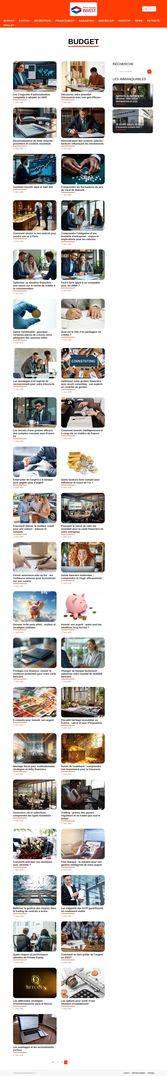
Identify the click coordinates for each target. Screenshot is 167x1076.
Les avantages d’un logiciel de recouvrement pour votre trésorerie (33, 383)
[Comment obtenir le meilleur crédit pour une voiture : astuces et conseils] (35, 508)
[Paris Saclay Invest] (83, 9)
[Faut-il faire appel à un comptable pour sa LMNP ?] (83, 264)
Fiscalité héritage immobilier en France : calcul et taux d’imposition (81, 721)
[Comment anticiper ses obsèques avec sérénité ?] (35, 844)
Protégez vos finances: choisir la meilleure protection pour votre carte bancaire (34, 673)
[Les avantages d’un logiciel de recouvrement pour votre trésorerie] (35, 363)
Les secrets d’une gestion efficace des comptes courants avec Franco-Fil (34, 433)
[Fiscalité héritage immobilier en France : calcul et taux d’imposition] (83, 702)
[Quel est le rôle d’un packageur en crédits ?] (83, 314)
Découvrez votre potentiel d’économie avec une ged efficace (81, 96)
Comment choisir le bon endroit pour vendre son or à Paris (34, 235)
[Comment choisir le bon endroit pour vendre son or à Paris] (35, 215)
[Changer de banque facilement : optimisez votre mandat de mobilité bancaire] (83, 653)
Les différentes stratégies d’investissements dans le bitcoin (32, 1002)
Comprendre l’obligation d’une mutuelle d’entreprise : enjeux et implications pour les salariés (80, 236)
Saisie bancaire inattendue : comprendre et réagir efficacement (81, 577)
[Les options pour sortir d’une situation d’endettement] (83, 983)
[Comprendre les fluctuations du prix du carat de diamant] (83, 169)
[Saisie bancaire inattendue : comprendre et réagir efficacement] (83, 557)
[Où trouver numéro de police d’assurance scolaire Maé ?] (133, 121)
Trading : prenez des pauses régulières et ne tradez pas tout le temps (80, 815)
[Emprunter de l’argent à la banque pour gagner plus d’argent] (35, 462)
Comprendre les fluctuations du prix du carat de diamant (82, 188)
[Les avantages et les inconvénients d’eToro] (35, 1029)
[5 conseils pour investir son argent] (35, 702)
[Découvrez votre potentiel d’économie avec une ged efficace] (83, 76)
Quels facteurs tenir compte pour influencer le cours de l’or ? (80, 481)
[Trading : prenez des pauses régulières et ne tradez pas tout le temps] (83, 795)
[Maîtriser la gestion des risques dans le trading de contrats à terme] (35, 890)
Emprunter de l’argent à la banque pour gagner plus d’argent (33, 481)
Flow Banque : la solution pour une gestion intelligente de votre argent (81, 863)
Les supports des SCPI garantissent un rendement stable (82, 910)
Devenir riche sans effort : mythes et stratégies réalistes (34, 626)
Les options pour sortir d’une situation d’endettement (78, 1002)
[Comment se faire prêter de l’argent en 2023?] (83, 936)
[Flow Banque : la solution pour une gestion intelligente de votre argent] (83, 844)
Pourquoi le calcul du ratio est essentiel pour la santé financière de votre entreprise (82, 529)
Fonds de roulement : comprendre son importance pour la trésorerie (81, 768)
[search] (146, 9)
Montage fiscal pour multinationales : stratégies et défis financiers (34, 768)
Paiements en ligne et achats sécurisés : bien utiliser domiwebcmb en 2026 (130, 99)
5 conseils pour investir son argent (33, 720)
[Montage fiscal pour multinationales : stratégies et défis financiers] (35, 748)
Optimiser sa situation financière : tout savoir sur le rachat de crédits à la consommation (34, 285)
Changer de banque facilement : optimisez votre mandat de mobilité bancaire (81, 673)
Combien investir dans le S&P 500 (33, 187)
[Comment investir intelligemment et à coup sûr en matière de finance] (83, 412)
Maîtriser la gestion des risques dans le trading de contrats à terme (34, 910)
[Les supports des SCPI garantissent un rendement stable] (83, 890)
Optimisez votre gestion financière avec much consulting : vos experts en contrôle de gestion (82, 384)
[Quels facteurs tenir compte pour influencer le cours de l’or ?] (83, 462)
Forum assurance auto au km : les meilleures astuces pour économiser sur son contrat (34, 578)
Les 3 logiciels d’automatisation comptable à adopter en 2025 (31, 96)
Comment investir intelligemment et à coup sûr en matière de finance (82, 432)
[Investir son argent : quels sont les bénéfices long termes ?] (83, 606)
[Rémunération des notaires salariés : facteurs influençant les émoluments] (83, 123)
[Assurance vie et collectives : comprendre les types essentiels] (35, 795)
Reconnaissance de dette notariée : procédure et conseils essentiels (33, 142)
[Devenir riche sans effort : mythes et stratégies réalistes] (35, 606)
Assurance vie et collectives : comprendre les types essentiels (32, 814)
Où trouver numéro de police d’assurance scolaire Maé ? (130, 126)
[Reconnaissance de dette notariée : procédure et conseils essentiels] (35, 123)
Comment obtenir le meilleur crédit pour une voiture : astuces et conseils (33, 529)
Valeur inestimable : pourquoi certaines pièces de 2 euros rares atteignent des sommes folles (32, 334)
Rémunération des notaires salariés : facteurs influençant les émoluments (82, 142)
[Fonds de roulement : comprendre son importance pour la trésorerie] (83, 748)
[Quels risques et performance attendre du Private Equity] (35, 936)
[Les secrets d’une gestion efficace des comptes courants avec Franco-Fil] (35, 412)
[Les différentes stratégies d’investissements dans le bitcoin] (35, 983)
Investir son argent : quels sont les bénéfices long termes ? (81, 626)
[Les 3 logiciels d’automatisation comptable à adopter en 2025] (35, 76)
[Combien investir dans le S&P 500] (35, 169)
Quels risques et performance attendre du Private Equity (30, 956)
